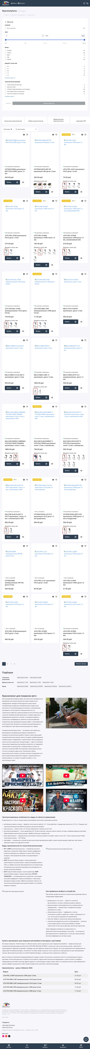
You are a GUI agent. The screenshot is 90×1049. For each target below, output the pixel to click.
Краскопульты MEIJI (22, 686)
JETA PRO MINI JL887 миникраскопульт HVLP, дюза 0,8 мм (22, 979)
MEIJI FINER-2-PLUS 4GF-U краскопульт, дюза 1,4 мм (14, 376)
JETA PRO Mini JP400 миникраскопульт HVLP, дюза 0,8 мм (16, 311)
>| (14, 664)
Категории (7, 129)
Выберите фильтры (48, 103)
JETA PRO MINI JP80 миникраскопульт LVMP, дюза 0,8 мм (45, 311)
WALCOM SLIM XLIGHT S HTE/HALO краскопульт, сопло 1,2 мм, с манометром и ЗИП (73, 443)
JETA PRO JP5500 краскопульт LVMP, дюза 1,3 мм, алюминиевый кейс (73, 238)
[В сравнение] (24, 134)
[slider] (6, 40)
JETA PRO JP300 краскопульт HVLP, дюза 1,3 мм (15, 632)
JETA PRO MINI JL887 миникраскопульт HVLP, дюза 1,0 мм (22, 983)
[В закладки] (27, 134)
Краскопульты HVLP (22, 677)
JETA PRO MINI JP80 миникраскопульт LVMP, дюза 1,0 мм (22, 991)
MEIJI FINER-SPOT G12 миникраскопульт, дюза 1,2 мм (73, 377)
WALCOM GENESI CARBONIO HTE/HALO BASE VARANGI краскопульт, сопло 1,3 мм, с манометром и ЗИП (15, 443)
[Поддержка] (87, 3)
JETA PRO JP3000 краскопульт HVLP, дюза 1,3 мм (44, 633)
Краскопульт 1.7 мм (22, 682)
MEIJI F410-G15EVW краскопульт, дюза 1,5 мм (72, 310)
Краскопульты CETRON (36, 686)
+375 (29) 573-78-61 (8, 1025)
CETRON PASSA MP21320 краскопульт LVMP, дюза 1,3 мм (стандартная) (73, 516)
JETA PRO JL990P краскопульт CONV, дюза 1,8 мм (73, 583)
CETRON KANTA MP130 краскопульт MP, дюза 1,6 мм (45, 170)
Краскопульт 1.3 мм (48, 682)
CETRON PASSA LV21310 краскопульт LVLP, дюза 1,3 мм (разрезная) (44, 516)
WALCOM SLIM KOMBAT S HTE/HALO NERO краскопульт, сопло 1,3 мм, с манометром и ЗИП (45, 443)
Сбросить (8, 103)
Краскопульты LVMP (35, 677)
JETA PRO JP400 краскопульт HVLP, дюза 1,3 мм (15, 237)
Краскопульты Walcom (51, 686)
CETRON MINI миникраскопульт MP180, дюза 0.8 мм (14, 583)
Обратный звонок (7, 1027)
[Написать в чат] (86, 1039)
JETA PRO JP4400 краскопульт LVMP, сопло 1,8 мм (44, 238)
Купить (9, 182)
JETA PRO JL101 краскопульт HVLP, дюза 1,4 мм (44, 582)
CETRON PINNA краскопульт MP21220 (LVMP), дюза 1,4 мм (15, 171)
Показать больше (81, 664)
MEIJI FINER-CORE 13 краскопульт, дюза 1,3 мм (43, 376)
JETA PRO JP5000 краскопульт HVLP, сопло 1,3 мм (73, 633)
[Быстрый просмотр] (23, 182)
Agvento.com (5, 1014)
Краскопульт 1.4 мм (35, 682)
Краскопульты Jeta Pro (65, 686)
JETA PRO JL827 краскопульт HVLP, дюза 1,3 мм (74, 170)
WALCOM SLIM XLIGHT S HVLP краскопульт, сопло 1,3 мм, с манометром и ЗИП (15, 516)
